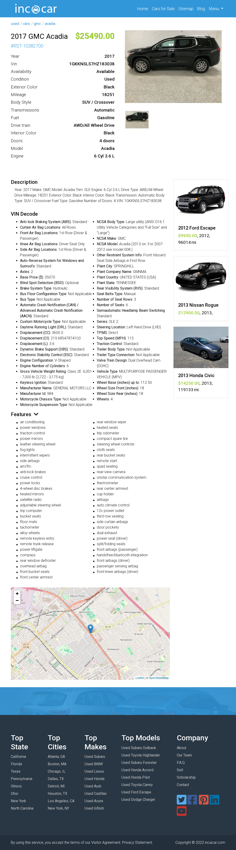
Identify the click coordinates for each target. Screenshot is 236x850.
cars (26, 23)
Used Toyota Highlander (140, 755)
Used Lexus (94, 771)
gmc (37, 23)
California (18, 756)
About (181, 748)
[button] (90, 629)
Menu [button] (214, 8)
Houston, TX (57, 793)
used (15, 23)
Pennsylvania (21, 779)
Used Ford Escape (136, 792)
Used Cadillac (96, 793)
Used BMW (94, 764)
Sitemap (185, 8)
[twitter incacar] (181, 802)
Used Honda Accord (137, 770)
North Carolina (22, 808)
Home (143, 8)
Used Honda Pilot (135, 777)
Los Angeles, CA (61, 801)
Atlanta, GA (56, 756)
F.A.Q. (181, 762)
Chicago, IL (56, 771)
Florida (16, 764)
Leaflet (140, 678)
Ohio (14, 793)
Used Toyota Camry (137, 785)
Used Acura (94, 801)
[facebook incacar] (192, 802)
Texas (16, 771)
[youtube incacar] (181, 814)
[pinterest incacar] (204, 802)
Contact (183, 785)
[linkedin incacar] (214, 802)
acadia (50, 23)
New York (18, 801)
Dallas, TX (56, 779)
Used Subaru (95, 756)
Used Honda (94, 779)
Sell (180, 770)
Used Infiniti (94, 808)
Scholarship (186, 777)
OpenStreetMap (159, 678)
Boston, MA (57, 764)
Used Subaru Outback (138, 748)
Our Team (184, 755)
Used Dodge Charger (138, 799)
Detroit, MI (56, 786)
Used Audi (93, 786)
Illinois (16, 786)
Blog (201, 8)
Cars (163, 8)
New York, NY (58, 808)
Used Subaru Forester (139, 762)
